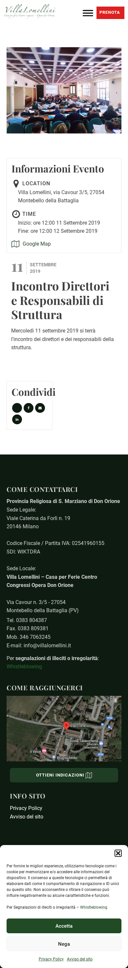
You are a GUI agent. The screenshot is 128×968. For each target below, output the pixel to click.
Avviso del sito (80, 959)
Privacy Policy (51, 959)
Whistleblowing (93, 907)
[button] (118, 853)
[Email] (40, 408)
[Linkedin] (17, 419)
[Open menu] (88, 11)
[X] (17, 408)
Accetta (64, 926)
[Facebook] (28, 408)
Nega (64, 944)
